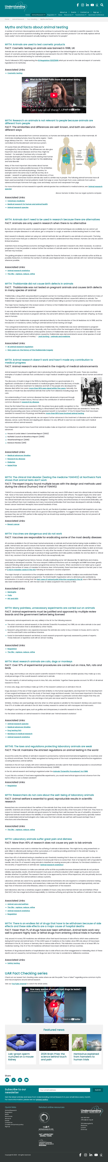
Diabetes (11, 462)
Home (7, 19)
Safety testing (13, 963)
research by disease (30, 402)
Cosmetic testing (14, 73)
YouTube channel (19, 984)
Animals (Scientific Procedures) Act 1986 (70, 771)
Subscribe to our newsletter (15, 1091)
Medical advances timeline (18, 455)
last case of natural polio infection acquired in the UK (59, 579)
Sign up (7, 1126)
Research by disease (16, 459)
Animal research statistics (18, 270)
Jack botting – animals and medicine (54, 336)
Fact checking (32, 19)
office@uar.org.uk (87, 1120)
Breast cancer (13, 524)
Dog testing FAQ (14, 730)
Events (7, 1120)
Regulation (12, 649)
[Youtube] (92, 5)
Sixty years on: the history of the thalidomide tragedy (30, 350)
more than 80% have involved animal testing (65, 413)
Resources (8, 1116)
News (7, 1114)
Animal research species (17, 207)
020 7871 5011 (85, 1118)
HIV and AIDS (12, 598)
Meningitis (11, 592)
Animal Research (18, 19)
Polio (10, 595)
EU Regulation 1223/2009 (48, 60)
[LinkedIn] (87, 5)
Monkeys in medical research (19, 734)
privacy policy (42, 1099)
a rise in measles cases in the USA (21, 570)
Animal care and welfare (17, 904)
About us (8, 1118)
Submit (98, 1090)
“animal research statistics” (52, 865)
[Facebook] (77, 5)
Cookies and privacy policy (14, 1124)
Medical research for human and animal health (27, 204)
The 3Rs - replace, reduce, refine (21, 274)
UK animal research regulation (20, 347)
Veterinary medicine (16, 201)
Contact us (8, 1122)
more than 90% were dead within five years (47, 388)
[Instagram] (82, 5)
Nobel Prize (12, 465)
